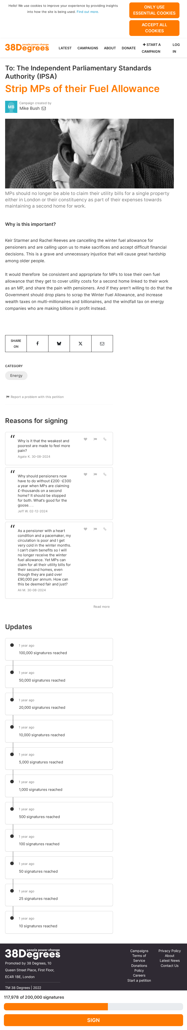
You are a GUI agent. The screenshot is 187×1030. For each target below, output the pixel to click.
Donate (129, 48)
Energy (16, 375)
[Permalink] (105, 439)
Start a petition (139, 980)
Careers (139, 975)
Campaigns (87, 48)
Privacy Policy (170, 951)
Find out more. (88, 12)
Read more (102, 606)
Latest (65, 48)
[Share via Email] (102, 343)
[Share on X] (80, 343)
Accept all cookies (154, 27)
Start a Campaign (151, 47)
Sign (93, 1020)
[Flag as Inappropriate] (95, 439)
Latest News (170, 960)
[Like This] (85, 439)
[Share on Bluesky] (59, 343)
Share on (16, 343)
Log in (176, 47)
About (110, 48)
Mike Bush (30, 108)
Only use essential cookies (154, 10)
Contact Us (169, 966)
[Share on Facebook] (37, 343)
